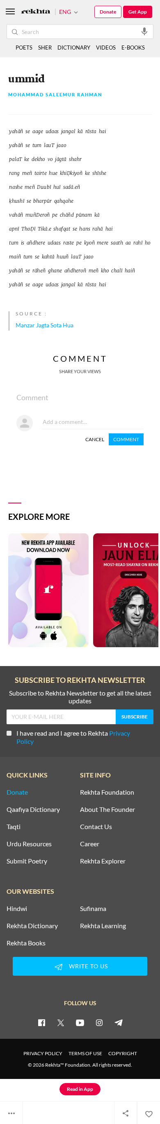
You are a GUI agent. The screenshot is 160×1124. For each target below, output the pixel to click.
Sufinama (93, 908)
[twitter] (60, 1022)
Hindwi (17, 908)
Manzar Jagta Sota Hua (44, 325)
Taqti (14, 826)
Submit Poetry (27, 861)
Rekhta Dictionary (32, 925)
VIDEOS (106, 47)
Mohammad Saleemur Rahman (55, 95)
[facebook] (41, 1022)
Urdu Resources (29, 844)
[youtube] (80, 1022)
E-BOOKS (133, 47)
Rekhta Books (26, 943)
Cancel (94, 439)
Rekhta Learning (103, 925)
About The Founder (107, 809)
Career (89, 844)
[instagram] (99, 1022)
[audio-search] (144, 31)
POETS (24, 47)
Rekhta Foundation (107, 792)
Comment (126, 439)
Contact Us (96, 826)
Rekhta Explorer (103, 861)
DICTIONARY (73, 47)
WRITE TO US (88, 966)
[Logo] (36, 12)
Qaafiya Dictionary (33, 809)
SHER (45, 47)
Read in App (80, 1089)
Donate (108, 12)
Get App (137, 12)
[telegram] (118, 1022)
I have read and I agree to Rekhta (73, 737)
